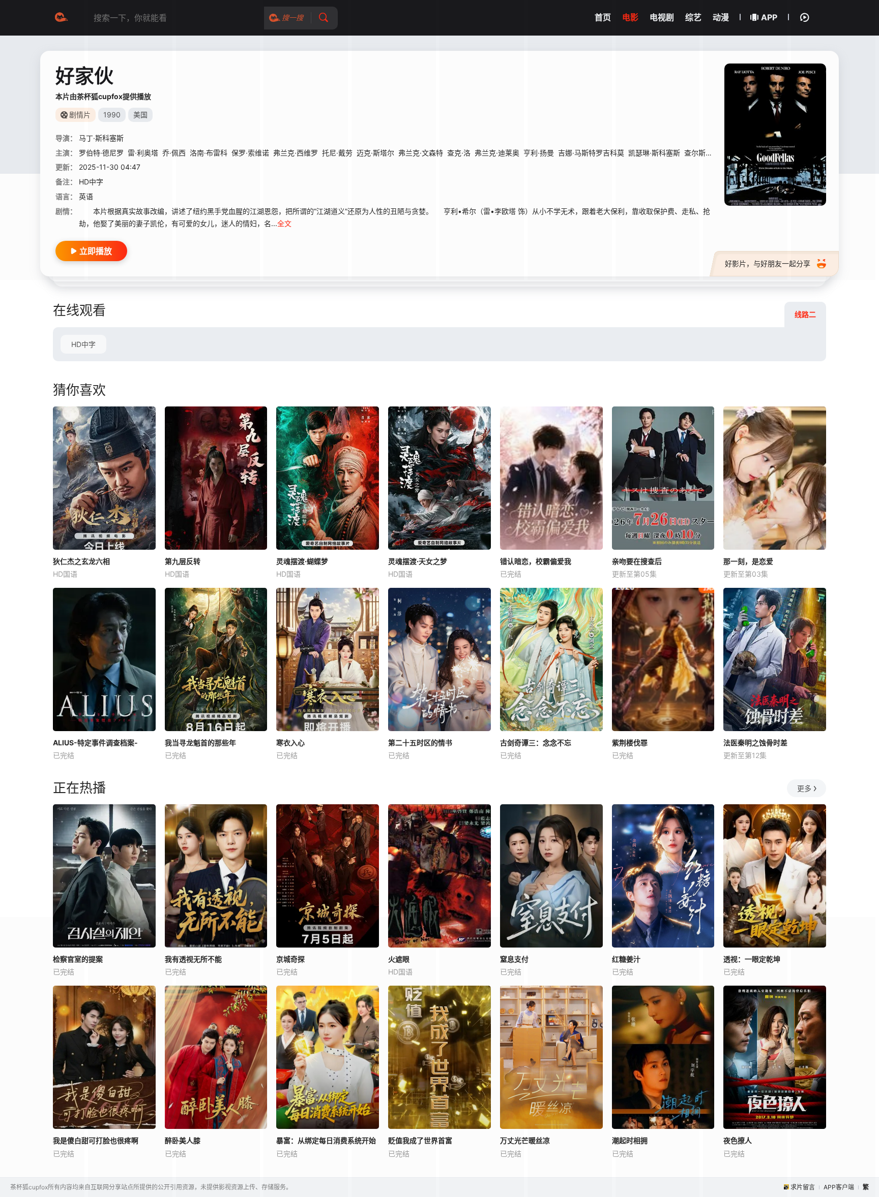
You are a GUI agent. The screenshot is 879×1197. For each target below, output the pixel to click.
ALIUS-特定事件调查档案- (95, 742)
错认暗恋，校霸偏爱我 (535, 561)
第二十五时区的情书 (420, 742)
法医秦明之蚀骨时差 (755, 742)
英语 (86, 196)
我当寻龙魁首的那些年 (200, 742)
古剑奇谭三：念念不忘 (535, 742)
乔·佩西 (174, 152)
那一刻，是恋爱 (748, 561)
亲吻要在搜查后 (637, 561)
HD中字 (83, 344)
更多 (804, 788)
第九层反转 (182, 561)
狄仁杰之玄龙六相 (81, 561)
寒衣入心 (290, 742)
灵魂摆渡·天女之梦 (417, 561)
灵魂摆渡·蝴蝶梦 (302, 561)
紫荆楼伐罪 (630, 742)
